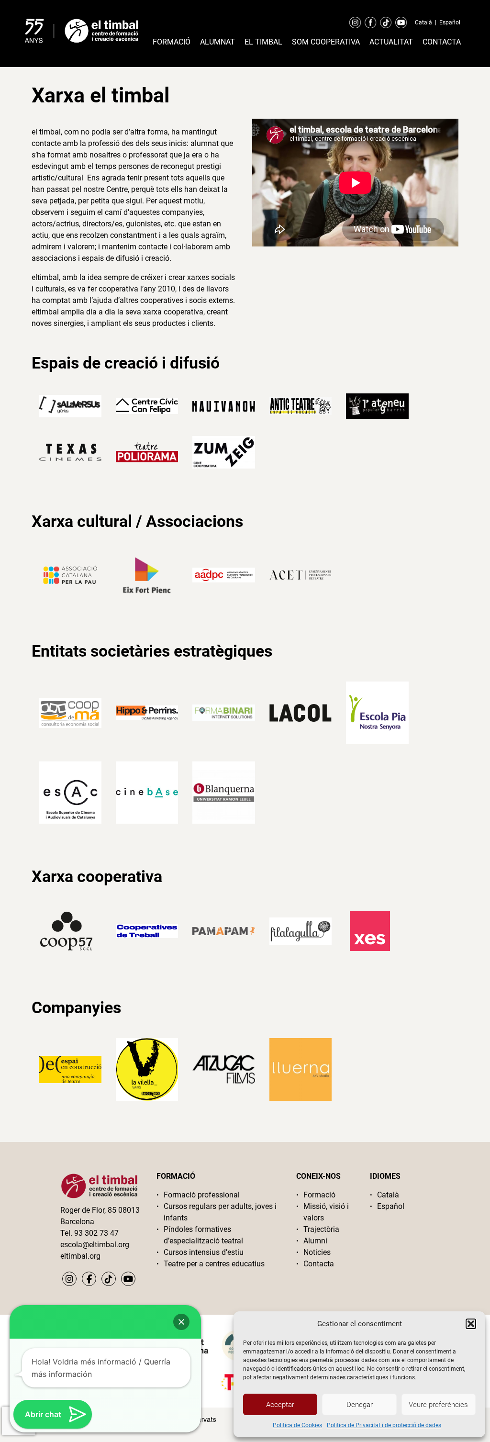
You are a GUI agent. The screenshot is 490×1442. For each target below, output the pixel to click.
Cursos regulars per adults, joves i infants (220, 1212)
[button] (471, 1324)
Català (423, 22)
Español (449, 22)
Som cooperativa (326, 41)
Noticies (317, 1252)
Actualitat (391, 41)
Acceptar (280, 1404)
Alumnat (217, 41)
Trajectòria (321, 1229)
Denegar (359, 1404)
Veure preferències (438, 1404)
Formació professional (202, 1194)
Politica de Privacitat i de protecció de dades (384, 1425)
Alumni (315, 1240)
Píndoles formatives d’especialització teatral (203, 1235)
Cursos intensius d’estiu (204, 1252)
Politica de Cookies (297, 1425)
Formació (171, 41)
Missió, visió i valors (326, 1212)
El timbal (263, 41)
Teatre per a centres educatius (214, 1263)
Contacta (442, 41)
